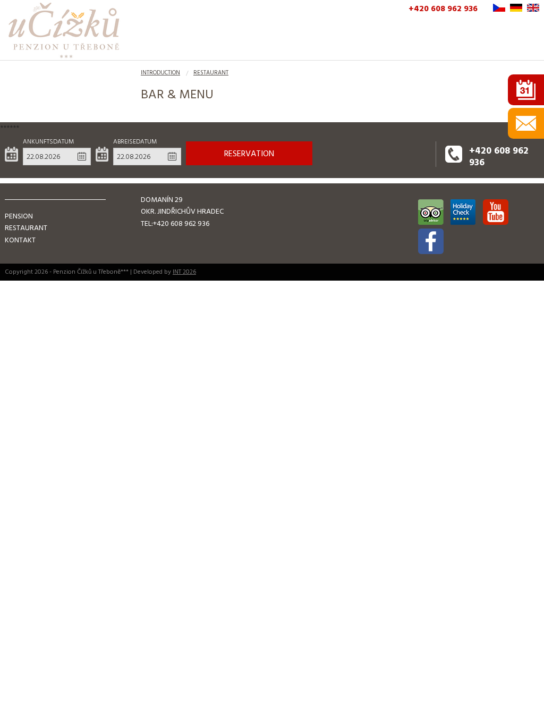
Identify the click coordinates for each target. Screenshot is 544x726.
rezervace (526, 89)
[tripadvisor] (431, 212)
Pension (19, 216)
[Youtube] (495, 212)
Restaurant (210, 73)
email (526, 123)
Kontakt (20, 240)
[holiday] (463, 212)
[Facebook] (431, 241)
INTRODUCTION (160, 73)
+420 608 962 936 (443, 8)
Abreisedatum (135, 142)
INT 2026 (184, 272)
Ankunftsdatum (48, 142)
